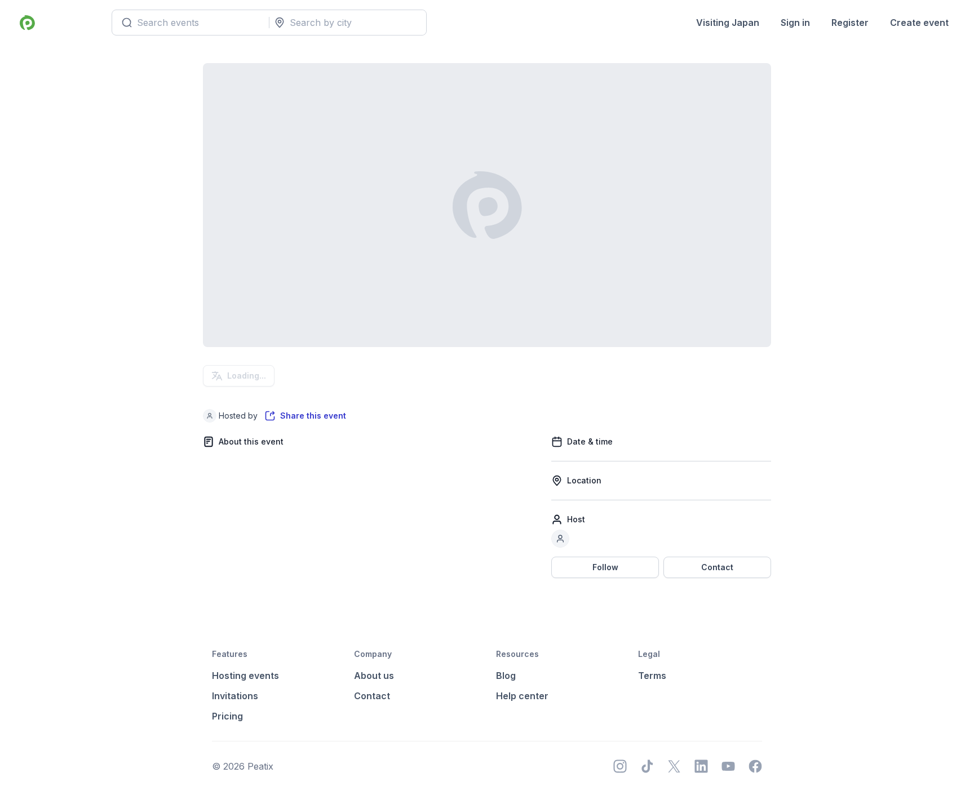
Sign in (795, 22)
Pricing (227, 716)
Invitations (235, 695)
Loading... (246, 375)
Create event (919, 22)
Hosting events (245, 675)
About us (374, 675)
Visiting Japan (727, 22)
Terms (652, 675)
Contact (717, 567)
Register (850, 22)
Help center (522, 695)
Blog (506, 675)
